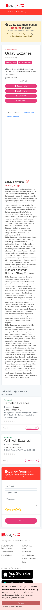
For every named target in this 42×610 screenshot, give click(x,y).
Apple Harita (22, 96)
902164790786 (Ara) (13, 447)
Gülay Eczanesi (27, 12)
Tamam (21, 603)
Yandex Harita (21, 91)
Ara (4, 428)
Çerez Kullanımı (17, 598)
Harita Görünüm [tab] (13, 112)
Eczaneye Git (32, 428)
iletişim (32, 34)
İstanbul (11, 12)
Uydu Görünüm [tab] (28, 112)
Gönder (21, 521)
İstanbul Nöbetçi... (8, 548)
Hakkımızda (26, 552)
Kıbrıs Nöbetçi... (7, 555)
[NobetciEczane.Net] (14, 5)
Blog (24, 548)
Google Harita (21, 86)
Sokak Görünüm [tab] (13, 117)
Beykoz (18, 12)
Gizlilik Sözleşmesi (29, 559)
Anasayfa (4, 12)
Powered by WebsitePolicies (12, 607)
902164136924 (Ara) (13, 410)
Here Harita (21, 101)
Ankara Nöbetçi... (7, 552)
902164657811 (12, 75)
